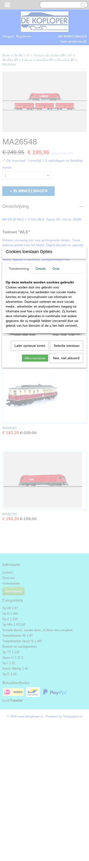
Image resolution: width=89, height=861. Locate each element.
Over (56, 268)
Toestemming (19, 268)
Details (41, 268)
